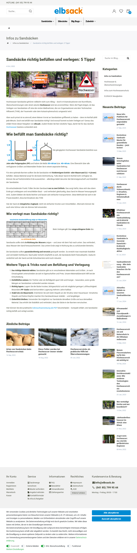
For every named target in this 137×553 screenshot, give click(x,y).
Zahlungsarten (58, 492)
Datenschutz (78, 486)
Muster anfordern (37, 489)
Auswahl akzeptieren (111, 519)
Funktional (76, 546)
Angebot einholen (37, 492)
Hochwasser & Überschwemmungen (113, 83)
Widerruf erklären (78, 493)
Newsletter (55, 486)
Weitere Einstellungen (15, 549)
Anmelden (10, 483)
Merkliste (10, 489)
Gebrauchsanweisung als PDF (44, 308)
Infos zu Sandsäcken (21, 43)
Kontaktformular (37, 495)
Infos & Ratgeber (36, 499)
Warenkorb (10, 492)
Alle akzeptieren (111, 513)
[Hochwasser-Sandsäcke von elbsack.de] (68, 10)
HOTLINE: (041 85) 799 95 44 (19, 2)
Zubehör (90, 21)
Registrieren (11, 486)
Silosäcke (62, 21)
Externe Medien (32, 546)
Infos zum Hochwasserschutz (116, 90)
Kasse (8, 495)
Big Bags (75, 21)
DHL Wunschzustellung (55, 546)
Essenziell (15, 546)
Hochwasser (11, 127)
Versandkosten (57, 489)
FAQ (53, 483)
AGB (75, 489)
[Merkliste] (121, 12)
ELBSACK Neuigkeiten (113, 96)
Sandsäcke (47, 21)
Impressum (77, 483)
